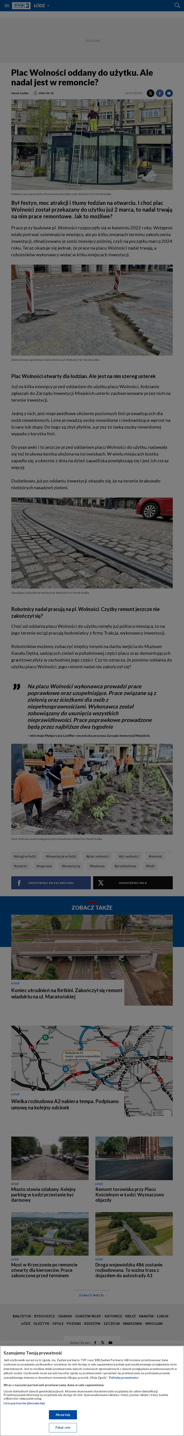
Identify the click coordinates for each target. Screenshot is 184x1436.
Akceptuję (63, 1414)
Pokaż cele (62, 1427)
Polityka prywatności (123, 1377)
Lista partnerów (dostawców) (24, 1403)
